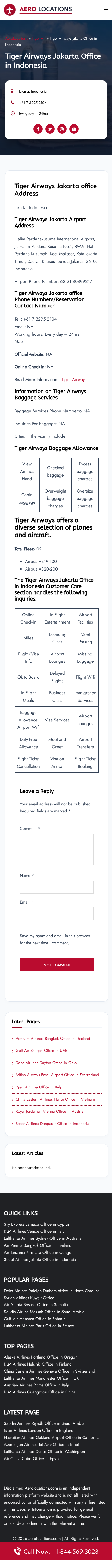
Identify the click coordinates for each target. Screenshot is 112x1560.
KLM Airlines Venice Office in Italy (34, 1231)
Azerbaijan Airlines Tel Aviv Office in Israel (41, 1445)
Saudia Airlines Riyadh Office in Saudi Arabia (44, 1423)
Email (26, 902)
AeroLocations (16, 38)
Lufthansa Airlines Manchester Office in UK (41, 1378)
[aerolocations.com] (38, 9)
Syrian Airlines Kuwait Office (29, 1298)
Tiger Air (39, 38)
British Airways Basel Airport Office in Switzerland (55, 1075)
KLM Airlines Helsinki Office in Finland (38, 1364)
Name (27, 876)
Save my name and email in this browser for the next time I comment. (55, 939)
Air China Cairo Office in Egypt (32, 1459)
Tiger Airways (73, 379)
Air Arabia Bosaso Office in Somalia (36, 1305)
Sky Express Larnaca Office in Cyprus (36, 1224)
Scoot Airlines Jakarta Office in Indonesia (40, 1259)
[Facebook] (38, 129)
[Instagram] (62, 129)
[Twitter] (50, 129)
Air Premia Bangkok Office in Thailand (37, 1245)
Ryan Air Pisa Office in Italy (37, 1087)
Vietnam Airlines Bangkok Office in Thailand (51, 1038)
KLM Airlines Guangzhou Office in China (40, 1392)
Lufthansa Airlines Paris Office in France (39, 1326)
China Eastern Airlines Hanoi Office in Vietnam (53, 1099)
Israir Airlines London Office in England (38, 1430)
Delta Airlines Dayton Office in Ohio (44, 1063)
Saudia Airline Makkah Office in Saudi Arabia (44, 1312)
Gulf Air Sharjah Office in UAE (39, 1050)
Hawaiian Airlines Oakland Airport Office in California (51, 1437)
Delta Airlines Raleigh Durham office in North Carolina (52, 1291)
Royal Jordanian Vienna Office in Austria (47, 1111)
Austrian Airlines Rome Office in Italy (36, 1385)
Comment (30, 829)
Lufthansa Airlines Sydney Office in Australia (43, 1238)
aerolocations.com (44, 1538)
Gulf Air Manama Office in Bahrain (34, 1319)
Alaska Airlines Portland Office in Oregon (40, 1357)
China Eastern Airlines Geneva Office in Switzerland (49, 1371)
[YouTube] (74, 129)
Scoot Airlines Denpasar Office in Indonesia (50, 1123)
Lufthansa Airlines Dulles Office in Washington (44, 1452)
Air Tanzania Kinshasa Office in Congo (37, 1252)
